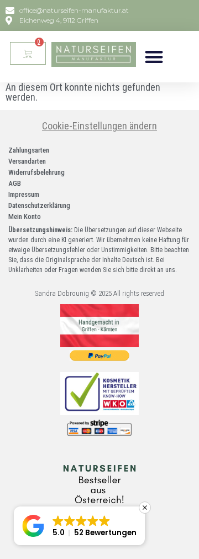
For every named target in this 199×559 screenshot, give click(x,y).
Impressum (23, 194)
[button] (154, 56)
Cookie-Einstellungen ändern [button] (99, 126)
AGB (14, 183)
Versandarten (27, 161)
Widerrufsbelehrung (36, 172)
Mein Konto (24, 216)
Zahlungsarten (28, 150)
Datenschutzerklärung (39, 205)
